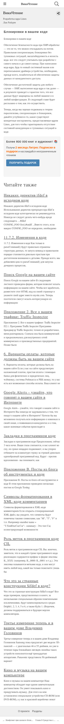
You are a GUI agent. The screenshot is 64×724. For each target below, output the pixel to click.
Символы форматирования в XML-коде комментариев (28, 499)
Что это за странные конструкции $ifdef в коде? (27, 583)
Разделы (37, 711)
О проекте (24, 711)
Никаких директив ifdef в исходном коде (26, 198)
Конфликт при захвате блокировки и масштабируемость (32, 720)
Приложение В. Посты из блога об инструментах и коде (31, 472)
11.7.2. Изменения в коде (25, 237)
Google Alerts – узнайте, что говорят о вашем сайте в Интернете (28, 397)
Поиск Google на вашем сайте (29, 274)
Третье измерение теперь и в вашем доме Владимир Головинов (28, 627)
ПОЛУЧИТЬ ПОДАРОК (22, 162)
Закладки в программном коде (30, 435)
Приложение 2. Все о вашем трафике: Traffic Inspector (28, 314)
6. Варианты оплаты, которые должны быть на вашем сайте (29, 356)
